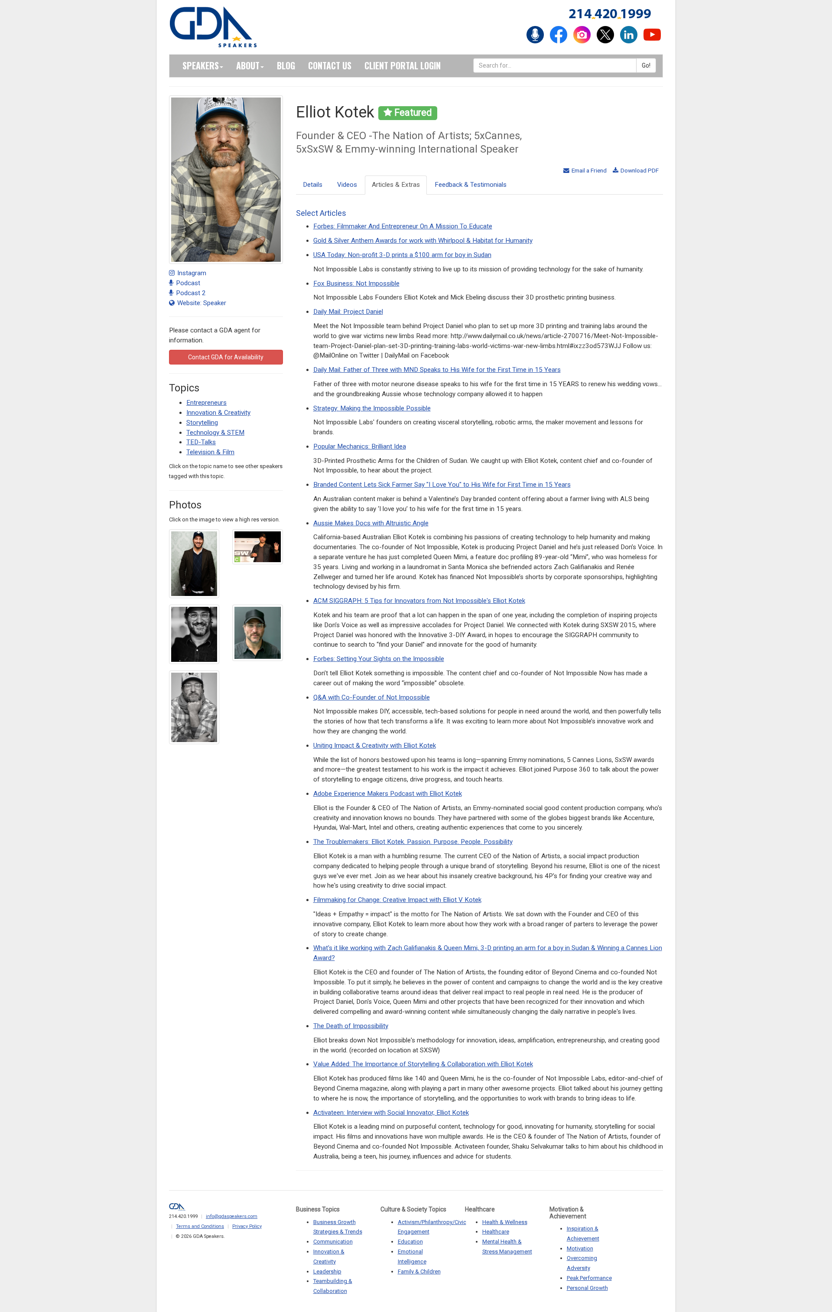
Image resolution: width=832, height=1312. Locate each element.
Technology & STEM (215, 432)
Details (312, 185)
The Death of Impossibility (350, 1026)
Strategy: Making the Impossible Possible (372, 408)
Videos (347, 185)
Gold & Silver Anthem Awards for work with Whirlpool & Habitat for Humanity (423, 240)
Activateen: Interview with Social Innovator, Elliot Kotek (391, 1113)
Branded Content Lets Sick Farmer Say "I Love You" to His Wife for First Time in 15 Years (442, 484)
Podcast (187, 283)
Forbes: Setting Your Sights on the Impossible (378, 659)
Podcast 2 (190, 293)
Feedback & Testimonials (471, 185)
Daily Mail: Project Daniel (348, 312)
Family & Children (419, 1271)
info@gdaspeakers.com (231, 1216)
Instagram (191, 273)
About (248, 65)
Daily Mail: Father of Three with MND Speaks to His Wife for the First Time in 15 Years (437, 370)
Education (410, 1241)
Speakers (200, 65)
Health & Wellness (504, 1222)
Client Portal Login (402, 65)
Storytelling (202, 422)
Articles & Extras (396, 185)
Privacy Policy (247, 1226)
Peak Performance (589, 1278)
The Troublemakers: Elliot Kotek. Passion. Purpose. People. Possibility (413, 842)
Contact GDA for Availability (225, 357)
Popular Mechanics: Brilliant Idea (359, 446)
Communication (333, 1241)
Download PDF (639, 170)
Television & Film (210, 452)
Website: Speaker (201, 303)
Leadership (327, 1271)
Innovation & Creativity (218, 413)
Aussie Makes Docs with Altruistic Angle (371, 523)
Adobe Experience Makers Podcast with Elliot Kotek (387, 794)
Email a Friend (588, 170)
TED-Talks (201, 442)
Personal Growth (587, 1288)
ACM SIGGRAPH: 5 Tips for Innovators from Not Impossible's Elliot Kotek (419, 601)
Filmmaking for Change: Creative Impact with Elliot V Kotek (397, 900)
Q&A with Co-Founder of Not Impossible (371, 697)
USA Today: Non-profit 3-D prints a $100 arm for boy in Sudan (402, 255)
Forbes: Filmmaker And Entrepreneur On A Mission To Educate (402, 226)
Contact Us (329, 65)
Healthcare (495, 1231)
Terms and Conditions (200, 1226)
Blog (286, 65)
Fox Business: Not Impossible (356, 283)
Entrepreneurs (206, 403)
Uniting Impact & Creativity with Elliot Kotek (374, 745)
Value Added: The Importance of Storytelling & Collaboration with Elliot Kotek (423, 1064)
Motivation (580, 1248)
